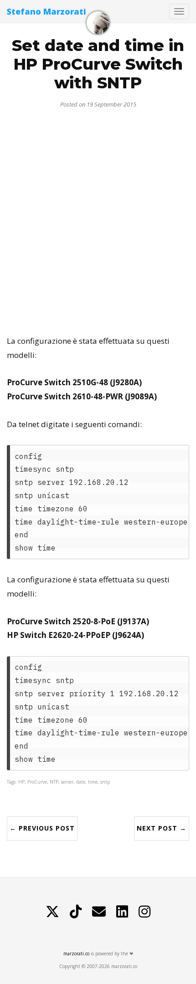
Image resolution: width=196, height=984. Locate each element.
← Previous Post (42, 828)
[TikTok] (76, 911)
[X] (52, 911)
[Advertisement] (98, 218)
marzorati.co (76, 953)
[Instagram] (144, 911)
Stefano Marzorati (46, 11)
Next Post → (161, 828)
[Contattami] (99, 911)
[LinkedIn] (122, 911)
